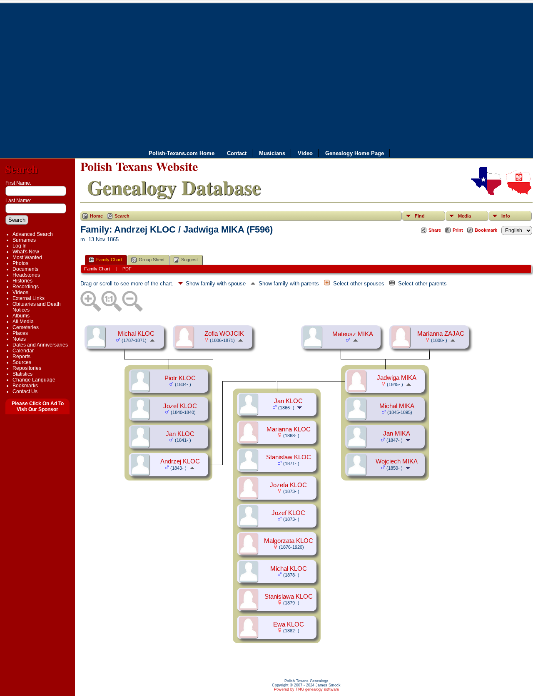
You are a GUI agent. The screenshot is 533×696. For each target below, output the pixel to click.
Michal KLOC (136, 333)
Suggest (189, 259)
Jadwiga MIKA (396, 377)
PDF (127, 268)
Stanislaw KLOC (288, 457)
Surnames (24, 240)
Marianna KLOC (288, 429)
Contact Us (24, 391)
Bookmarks (25, 386)
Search (21, 169)
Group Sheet (151, 259)
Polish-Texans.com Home (181, 153)
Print (458, 230)
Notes (19, 339)
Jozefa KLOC (288, 485)
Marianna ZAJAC (440, 333)
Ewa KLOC (288, 624)
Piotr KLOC (180, 378)
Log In (19, 246)
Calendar (23, 351)
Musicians (272, 153)
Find (420, 215)
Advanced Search (32, 234)
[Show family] (408, 439)
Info (505, 215)
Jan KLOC (180, 434)
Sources (21, 362)
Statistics (22, 374)
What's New (25, 252)
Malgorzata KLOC (288, 540)
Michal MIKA (396, 406)
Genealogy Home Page (354, 153)
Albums (21, 316)
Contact (237, 153)
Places (20, 333)
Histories (22, 281)
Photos (20, 263)
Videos (20, 292)
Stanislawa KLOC (288, 596)
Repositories (26, 368)
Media (464, 215)
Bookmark (486, 230)
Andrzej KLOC (180, 461)
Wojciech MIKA (397, 461)
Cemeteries (25, 327)
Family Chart (109, 259)
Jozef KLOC (180, 406)
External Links (28, 298)
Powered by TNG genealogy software (306, 689)
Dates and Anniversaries (40, 345)
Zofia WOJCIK (224, 333)
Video (305, 153)
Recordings (25, 287)
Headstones (26, 275)
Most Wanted (27, 257)
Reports (21, 356)
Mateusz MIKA (352, 334)
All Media (23, 321)
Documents (25, 269)
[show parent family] (152, 340)
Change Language (33, 380)
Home (96, 215)
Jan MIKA (396, 433)
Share (434, 230)
